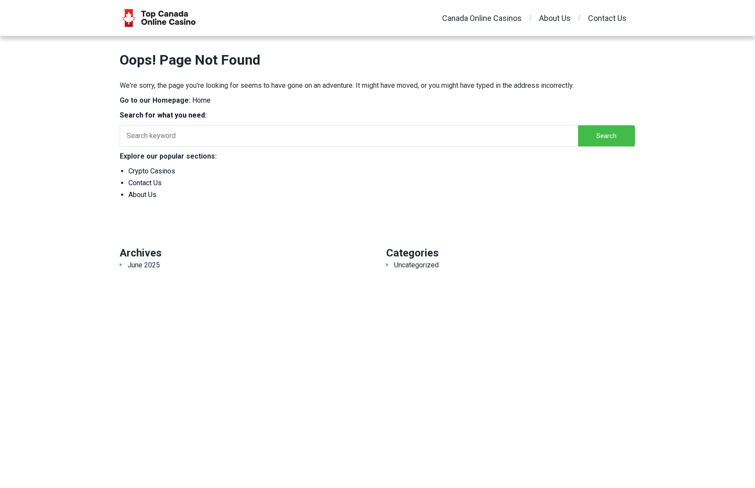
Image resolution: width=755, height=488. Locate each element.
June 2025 (144, 265)
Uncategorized (416, 265)
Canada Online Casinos (482, 18)
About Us (555, 18)
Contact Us (607, 18)
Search (606, 136)
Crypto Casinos (151, 171)
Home (201, 100)
